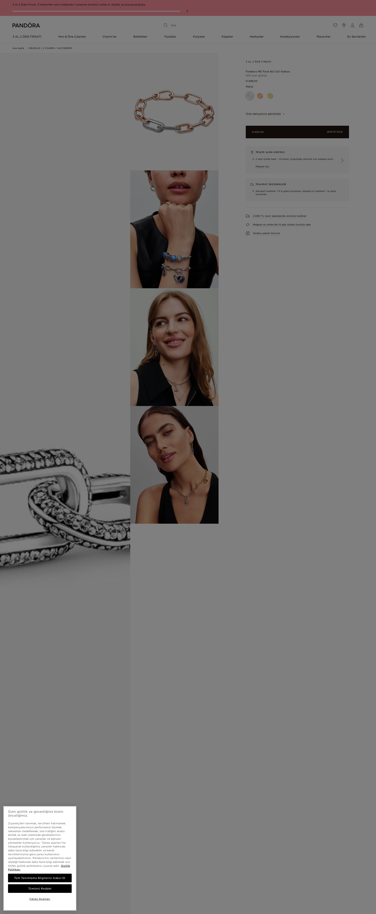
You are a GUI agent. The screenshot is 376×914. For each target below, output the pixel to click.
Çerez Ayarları (39, 898)
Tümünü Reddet (40, 888)
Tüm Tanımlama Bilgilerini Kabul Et (40, 878)
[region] (40, 858)
